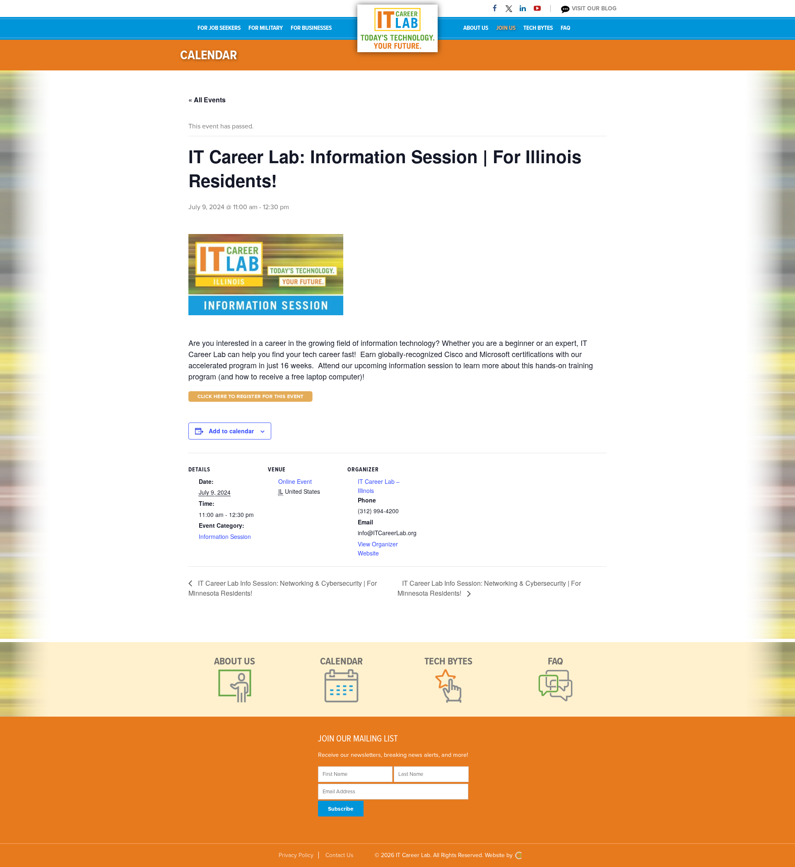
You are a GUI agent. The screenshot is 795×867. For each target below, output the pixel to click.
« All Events (207, 99)
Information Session (225, 536)
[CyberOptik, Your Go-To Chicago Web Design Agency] (518, 855)
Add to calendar (231, 431)
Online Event (295, 481)
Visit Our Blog (593, 8)
